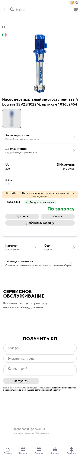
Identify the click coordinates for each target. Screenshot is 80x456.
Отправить (59, 381)
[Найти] (12, 10)
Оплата (57, 216)
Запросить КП (40, 230)
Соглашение (42, 433)
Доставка (22, 216)
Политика (18, 433)
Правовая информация (29, 429)
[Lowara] (15, 209)
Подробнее (21, 316)
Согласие (29, 433)
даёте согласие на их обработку (44, 390)
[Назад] (4, 10)
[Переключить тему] (74, 2)
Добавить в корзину (40, 222)
